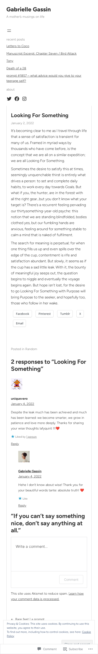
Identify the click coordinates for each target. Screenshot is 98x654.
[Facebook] (17, 98)
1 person (31, 436)
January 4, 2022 (22, 404)
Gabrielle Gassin (28, 9)
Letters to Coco (17, 46)
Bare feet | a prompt (29, 619)
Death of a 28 (16, 68)
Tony (9, 61)
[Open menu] (9, 30)
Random (31, 349)
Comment (71, 579)
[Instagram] (24, 98)
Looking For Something (39, 115)
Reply (15, 444)
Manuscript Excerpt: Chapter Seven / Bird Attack (41, 54)
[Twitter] (9, 98)
